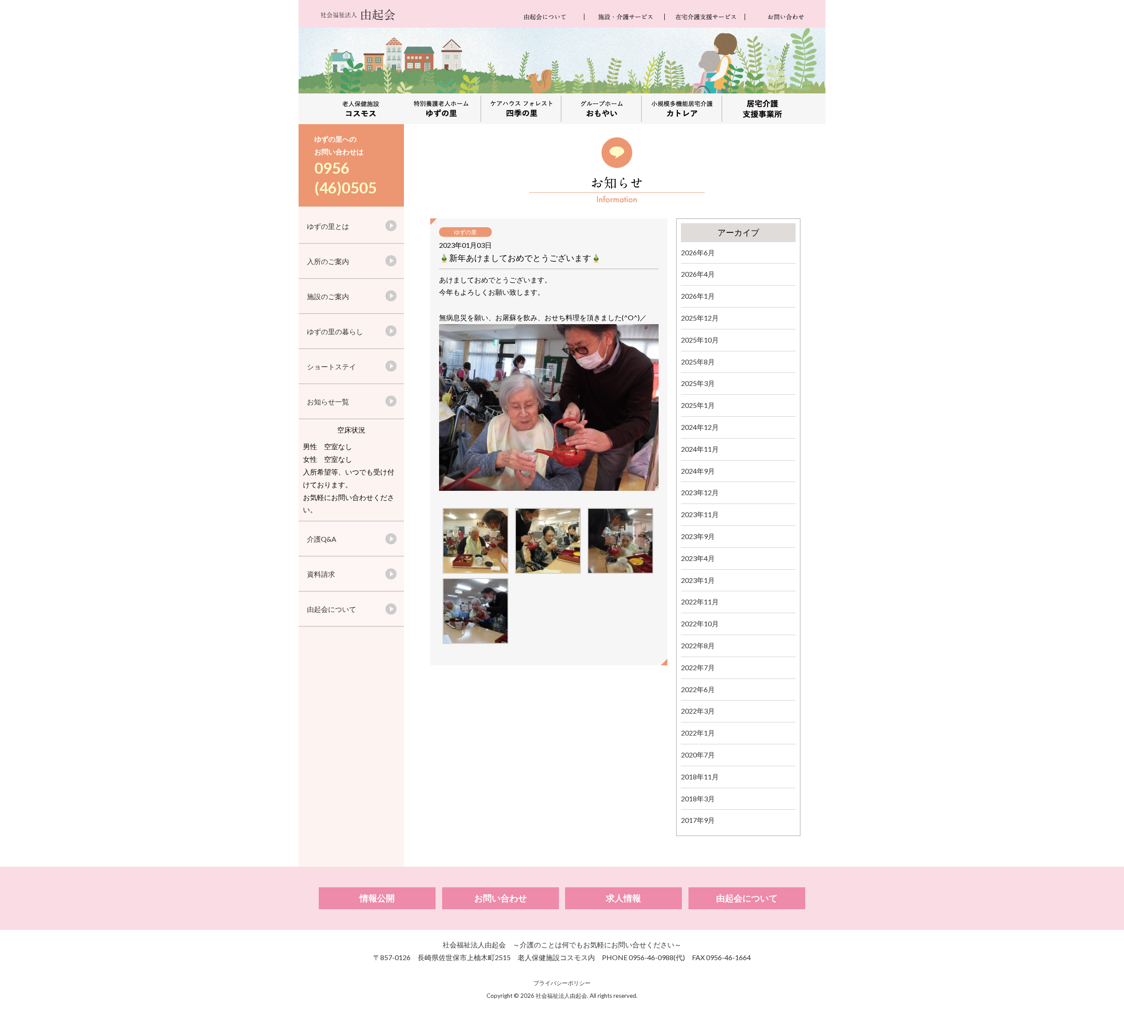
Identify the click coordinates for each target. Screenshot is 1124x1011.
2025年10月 (700, 340)
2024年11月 (700, 449)
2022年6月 (698, 689)
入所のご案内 (328, 261)
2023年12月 (700, 492)
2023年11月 (700, 514)
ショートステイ (331, 366)
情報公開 (377, 898)
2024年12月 (700, 427)
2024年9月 (698, 471)
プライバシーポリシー (562, 982)
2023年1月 (698, 580)
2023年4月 (698, 558)
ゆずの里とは (328, 226)
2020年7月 (698, 754)
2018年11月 (700, 776)
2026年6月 (698, 252)
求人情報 (623, 898)
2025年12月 (700, 318)
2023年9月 (698, 536)
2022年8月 (698, 645)
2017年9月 (698, 820)
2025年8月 (698, 361)
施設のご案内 (328, 296)
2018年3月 (698, 798)
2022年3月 (698, 711)
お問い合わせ (500, 898)
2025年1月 (698, 405)
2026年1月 (698, 296)
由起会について (331, 609)
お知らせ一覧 (328, 401)
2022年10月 (700, 623)
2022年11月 (700, 601)
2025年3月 (698, 383)
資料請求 (321, 574)
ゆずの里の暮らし (335, 331)
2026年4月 (698, 274)
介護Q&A (321, 539)
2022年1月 (698, 733)
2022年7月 (698, 667)
